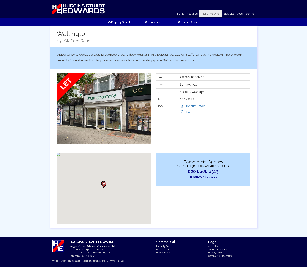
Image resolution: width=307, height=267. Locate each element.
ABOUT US (192, 14)
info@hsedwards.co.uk (203, 176)
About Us (213, 246)
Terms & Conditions (218, 249)
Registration (154, 22)
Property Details (195, 106)
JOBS (240, 14)
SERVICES (229, 14)
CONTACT (251, 14)
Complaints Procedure (220, 256)
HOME (180, 14)
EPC (187, 111)
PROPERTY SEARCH (210, 14)
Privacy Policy (215, 252)
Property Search (121, 22)
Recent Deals (188, 22)
